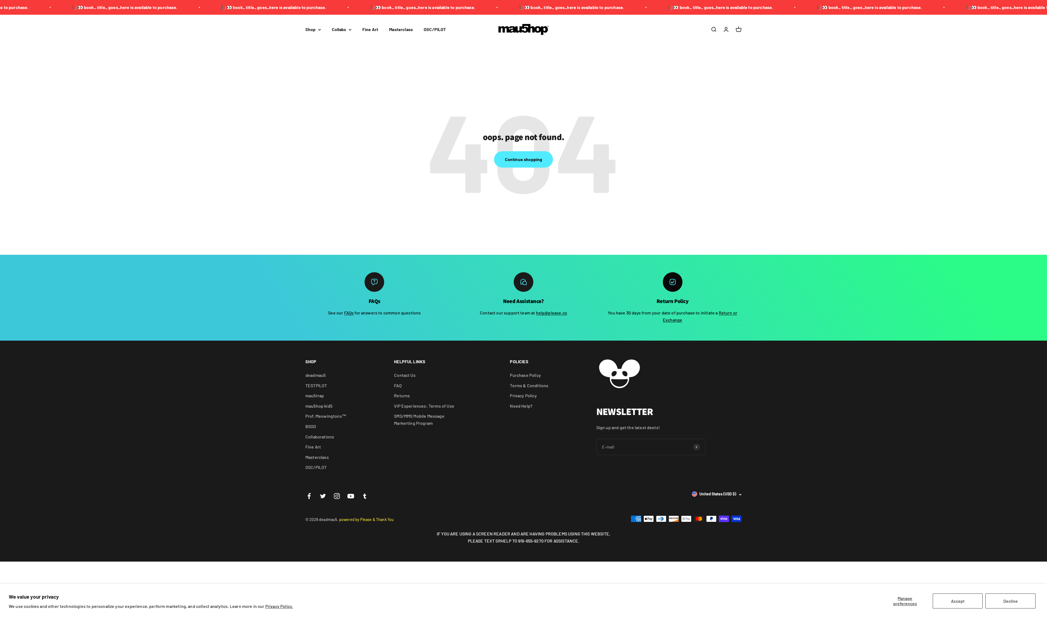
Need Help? (521, 405)
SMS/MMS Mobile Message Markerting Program (419, 419)
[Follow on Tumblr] (364, 496)
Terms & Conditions (529, 385)
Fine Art (370, 29)
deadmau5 (315, 375)
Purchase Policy (525, 375)
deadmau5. (329, 519)
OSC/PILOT (435, 29)
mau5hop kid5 (318, 405)
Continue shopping (523, 159)
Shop (310, 29)
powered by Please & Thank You (366, 519)
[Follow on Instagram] (337, 496)
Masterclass (401, 29)
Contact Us (405, 375)
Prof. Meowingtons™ (325, 416)
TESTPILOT (316, 385)
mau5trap (314, 395)
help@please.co (551, 312)
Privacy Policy (523, 395)
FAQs (349, 312)
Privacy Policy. (279, 606)
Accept (958, 601)
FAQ (397, 385)
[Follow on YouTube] (350, 496)
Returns (402, 395)
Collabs (339, 29)
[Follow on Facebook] (309, 496)
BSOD (310, 426)
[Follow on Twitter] (323, 496)
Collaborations (319, 436)
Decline (1010, 601)
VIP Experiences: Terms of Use (424, 405)
